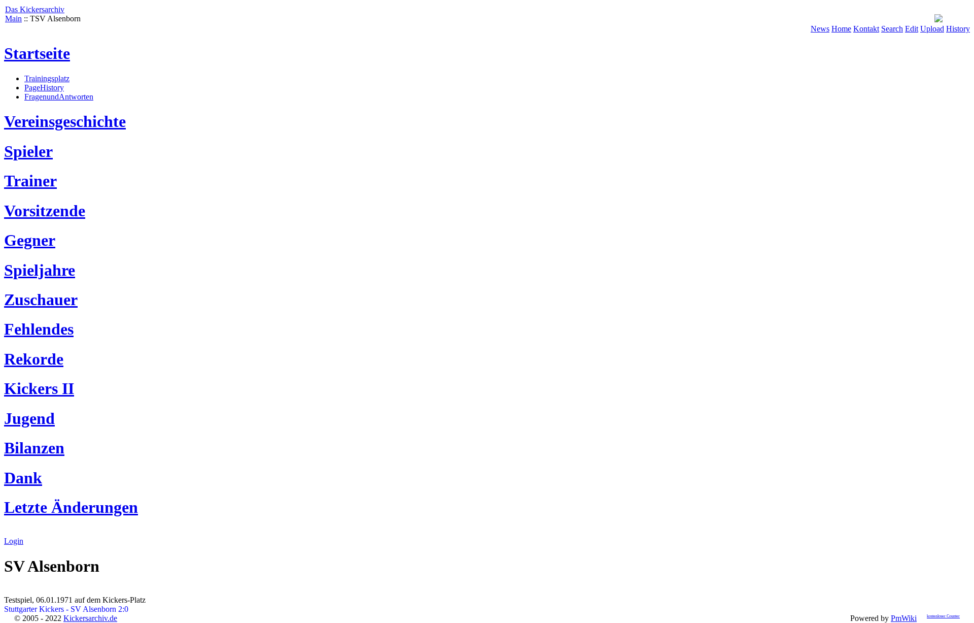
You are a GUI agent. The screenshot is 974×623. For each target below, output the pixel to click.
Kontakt (866, 28)
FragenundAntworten (58, 96)
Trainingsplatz (46, 78)
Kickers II (39, 388)
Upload (932, 28)
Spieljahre (39, 270)
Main (13, 18)
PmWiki (904, 618)
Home (841, 28)
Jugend (29, 418)
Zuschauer (41, 299)
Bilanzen (34, 448)
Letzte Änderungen (71, 507)
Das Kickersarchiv (34, 9)
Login (13, 541)
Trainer (30, 181)
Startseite (37, 53)
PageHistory (44, 87)
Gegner (29, 240)
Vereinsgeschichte (65, 121)
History (958, 28)
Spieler (28, 151)
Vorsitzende (44, 211)
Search (892, 28)
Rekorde (33, 359)
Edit (911, 28)
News (820, 28)
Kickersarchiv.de (90, 618)
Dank (23, 478)
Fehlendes (39, 329)
